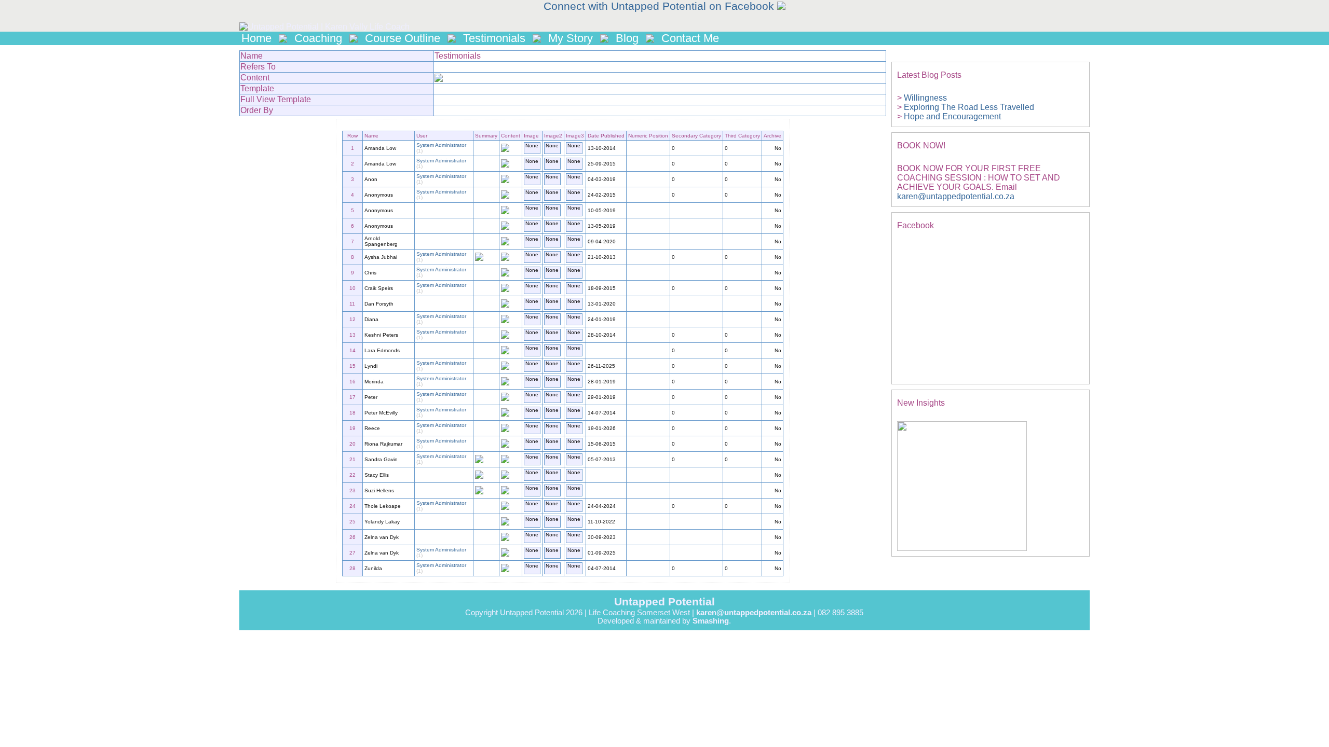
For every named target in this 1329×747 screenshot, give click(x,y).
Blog (627, 38)
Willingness (925, 97)
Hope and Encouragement (952, 116)
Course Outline (402, 38)
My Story (570, 38)
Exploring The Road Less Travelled (969, 107)
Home (256, 38)
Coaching (318, 38)
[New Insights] (962, 548)
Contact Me (690, 38)
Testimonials (494, 38)
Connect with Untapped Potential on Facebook (660, 6)
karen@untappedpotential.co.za (955, 196)
